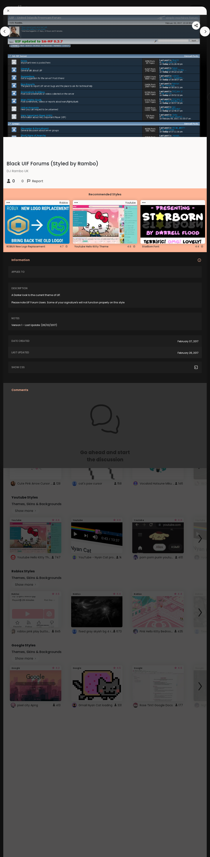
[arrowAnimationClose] (5, 31)
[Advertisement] (16, 428)
